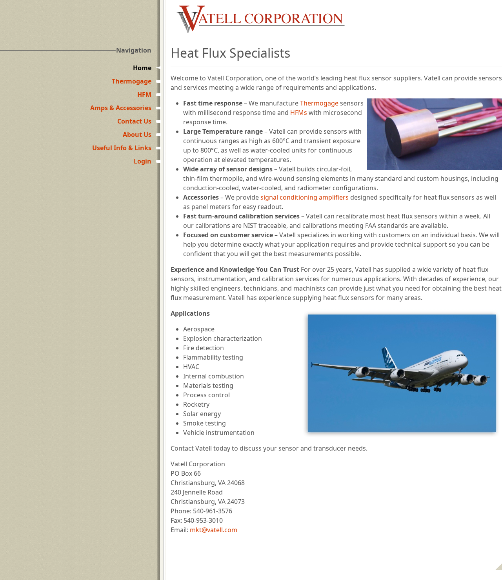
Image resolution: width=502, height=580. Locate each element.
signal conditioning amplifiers (304, 197)
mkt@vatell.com (213, 529)
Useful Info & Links (121, 148)
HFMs (298, 112)
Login (142, 161)
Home (142, 68)
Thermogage (131, 81)
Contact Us (134, 121)
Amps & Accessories (120, 108)
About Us (137, 134)
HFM (144, 94)
